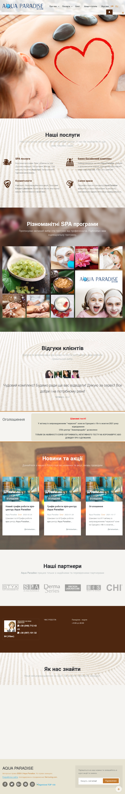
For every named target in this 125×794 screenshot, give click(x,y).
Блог (77, 6)
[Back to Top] (118, 789)
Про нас (53, 6)
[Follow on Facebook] (5, 784)
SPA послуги (22, 158)
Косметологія (23, 180)
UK (112, 6)
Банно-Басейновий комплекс (95, 158)
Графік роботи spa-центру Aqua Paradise (62, 508)
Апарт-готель (90, 6)
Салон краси (85, 180)
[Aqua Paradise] (22, 6)
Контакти (109, 12)
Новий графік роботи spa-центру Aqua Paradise (20, 508)
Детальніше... (30, 529)
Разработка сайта (10, 777)
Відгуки (105, 6)
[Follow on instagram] (33, 784)
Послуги (66, 6)
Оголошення (96, 506)
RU (116, 6)
